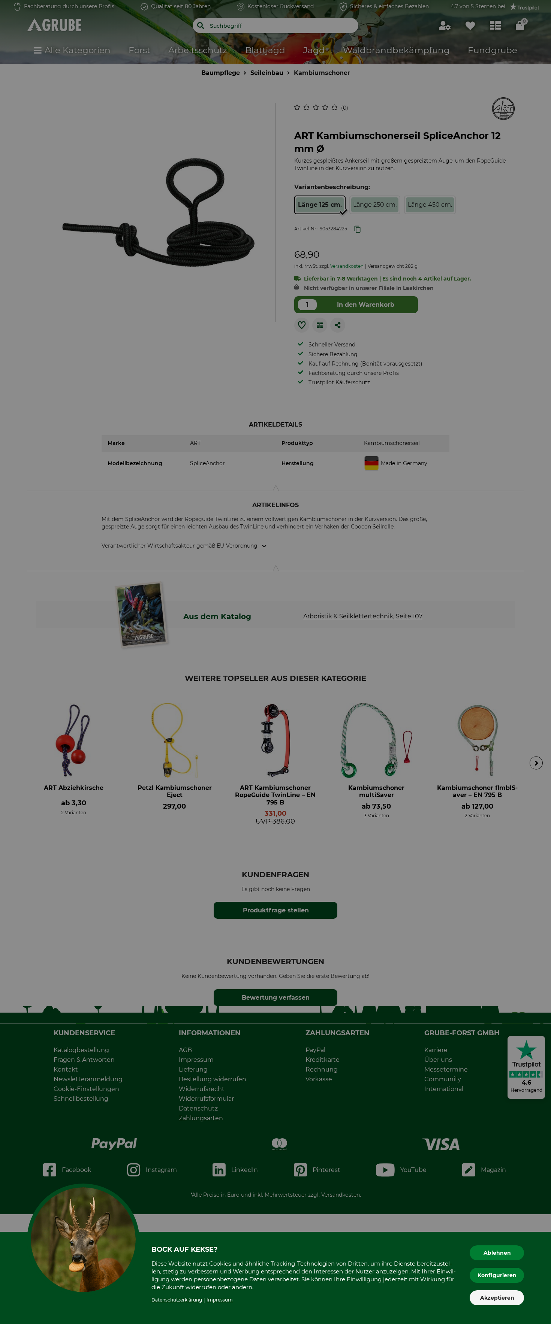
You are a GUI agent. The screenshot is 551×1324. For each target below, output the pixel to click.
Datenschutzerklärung (176, 1300)
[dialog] (275, 662)
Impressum (220, 1300)
